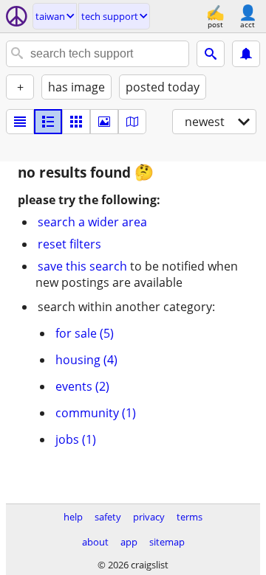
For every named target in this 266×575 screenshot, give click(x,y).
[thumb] (48, 121)
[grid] (76, 121)
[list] (20, 121)
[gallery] (104, 121)
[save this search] (246, 54)
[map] (132, 121)
